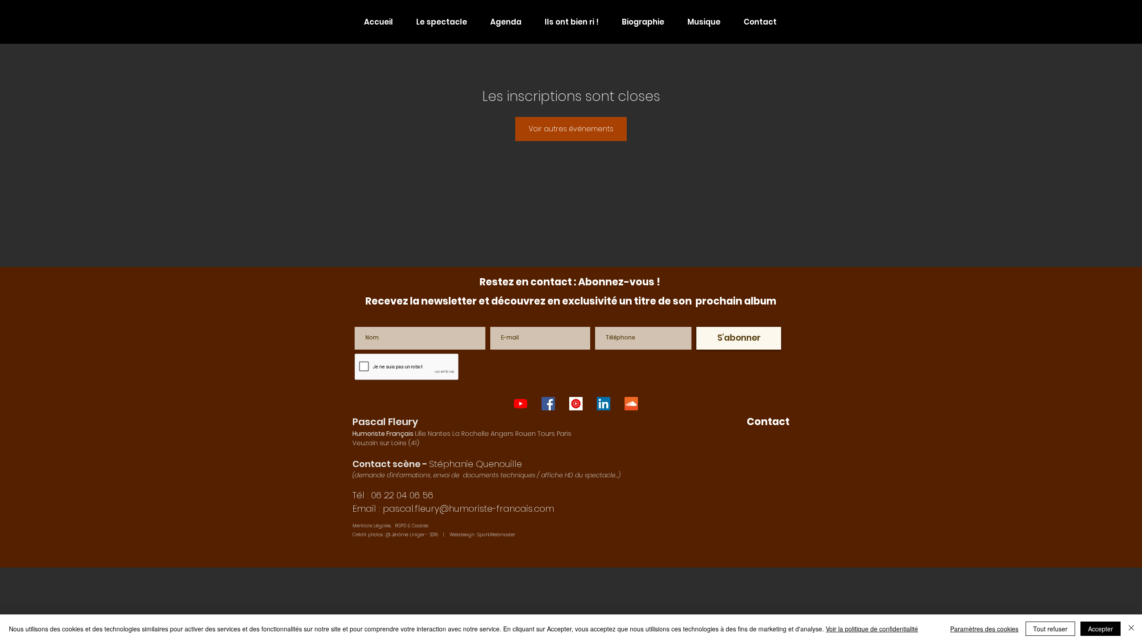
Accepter (1100, 628)
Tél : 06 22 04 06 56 (392, 495)
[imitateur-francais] (603, 403)
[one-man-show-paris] (548, 403)
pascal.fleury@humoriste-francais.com (468, 508)
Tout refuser (1050, 628)
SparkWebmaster (496, 534)
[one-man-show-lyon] (520, 403)
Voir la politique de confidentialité (872, 628)
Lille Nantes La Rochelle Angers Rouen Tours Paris (461, 433)
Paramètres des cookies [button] (984, 628)
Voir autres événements (571, 129)
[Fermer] (1131, 629)
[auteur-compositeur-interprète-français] (576, 403)
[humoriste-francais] (631, 403)
